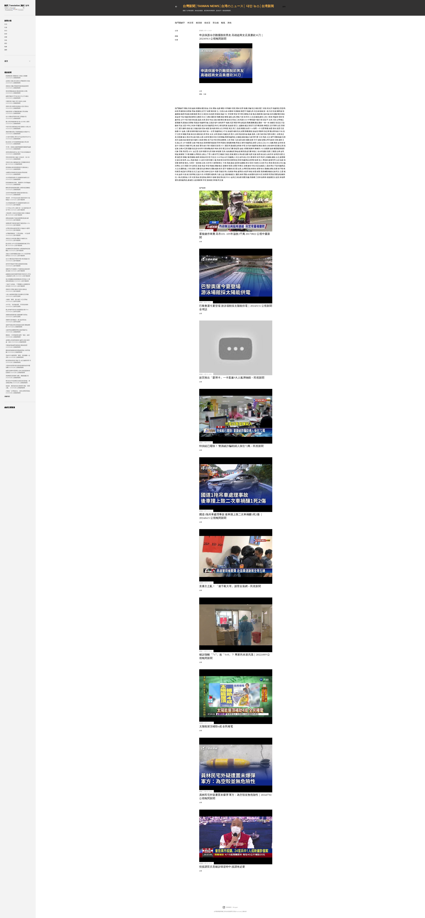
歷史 (272, 166)
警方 (209, 146)
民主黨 (220, 180)
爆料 (184, 128)
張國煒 (229, 168)
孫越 (222, 114)
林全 (247, 163)
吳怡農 (239, 177)
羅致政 (185, 123)
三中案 (187, 154)
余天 (226, 157)
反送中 (211, 171)
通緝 (238, 108)
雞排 (264, 146)
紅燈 (281, 146)
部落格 (217, 114)
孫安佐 (206, 114)
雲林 (280, 117)
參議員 (243, 123)
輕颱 (234, 143)
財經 (5, 34)
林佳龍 (194, 120)
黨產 (182, 114)
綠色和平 (221, 123)
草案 (232, 140)
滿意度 (179, 157)
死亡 (234, 128)
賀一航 (266, 111)
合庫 (278, 151)
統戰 (258, 171)
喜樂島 (198, 111)
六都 (218, 174)
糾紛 (184, 140)
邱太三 (204, 117)
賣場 (219, 140)
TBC (226, 114)
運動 (213, 168)
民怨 (234, 120)
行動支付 (182, 146)
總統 (273, 157)
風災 (230, 128)
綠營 (254, 143)
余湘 (249, 174)
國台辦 (272, 131)
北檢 (215, 120)
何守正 (217, 154)
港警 (258, 168)
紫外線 (244, 134)
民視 (228, 160)
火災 (268, 137)
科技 (215, 137)
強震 (258, 154)
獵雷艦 (276, 148)
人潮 (257, 134)
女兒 (221, 128)
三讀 (236, 140)
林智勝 (218, 151)
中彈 (226, 108)
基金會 (177, 117)
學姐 (235, 171)
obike (188, 160)
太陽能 (238, 137)
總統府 (232, 151)
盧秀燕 (240, 171)
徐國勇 (266, 148)
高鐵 (228, 163)
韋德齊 (282, 177)
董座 (211, 137)
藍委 (278, 128)
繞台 (245, 157)
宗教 (276, 140)
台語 (278, 160)
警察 (275, 125)
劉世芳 (251, 125)
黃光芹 (269, 108)
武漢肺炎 (184, 177)
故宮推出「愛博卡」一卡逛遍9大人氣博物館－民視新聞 (231, 377)
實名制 (223, 177)
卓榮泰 (230, 111)
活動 (226, 174)
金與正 (233, 177)
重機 (246, 131)
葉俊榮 (233, 146)
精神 (272, 146)
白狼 (268, 146)
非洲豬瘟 (237, 111)
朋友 (274, 128)
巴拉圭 (213, 157)
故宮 (203, 160)
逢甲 (272, 137)
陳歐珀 (208, 168)
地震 (250, 154)
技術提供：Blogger (232, 907)
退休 (204, 128)
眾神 (239, 160)
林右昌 (193, 134)
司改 (180, 125)
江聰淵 (273, 151)
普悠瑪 (282, 108)
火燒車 (200, 140)
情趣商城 (218, 131)
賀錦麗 (209, 180)
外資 (250, 114)
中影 (186, 120)
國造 (256, 123)
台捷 (195, 180)
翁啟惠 (230, 125)
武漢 (193, 177)
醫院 (237, 174)
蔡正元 (200, 114)
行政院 (256, 163)
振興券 (263, 177)
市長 (190, 168)
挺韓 (257, 174)
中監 (182, 117)
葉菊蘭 (177, 123)
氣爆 (280, 137)
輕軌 (205, 140)
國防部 (213, 117)
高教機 (252, 177)
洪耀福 (245, 114)
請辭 (247, 154)
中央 (281, 131)
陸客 (269, 151)
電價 (262, 171)
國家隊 (199, 180)
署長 (201, 146)
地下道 (210, 140)
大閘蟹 (246, 148)
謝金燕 (255, 131)
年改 (211, 120)
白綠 (225, 111)
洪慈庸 (179, 137)
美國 (186, 166)
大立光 (177, 168)
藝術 (176, 125)
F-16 (251, 128)
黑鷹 (276, 174)
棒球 (254, 157)
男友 (207, 134)
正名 (264, 143)
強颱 (272, 143)
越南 (193, 108)
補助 (235, 131)
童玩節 (202, 168)
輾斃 (266, 171)
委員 (274, 163)
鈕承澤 (177, 111)
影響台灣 (265, 140)
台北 (277, 157)
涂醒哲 (272, 123)
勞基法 (238, 143)
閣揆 (209, 143)
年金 (222, 157)
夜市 (220, 168)
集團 (245, 108)
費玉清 (225, 148)
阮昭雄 (230, 171)
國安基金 (205, 108)
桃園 (258, 114)
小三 (176, 128)
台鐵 (193, 143)
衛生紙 (263, 154)
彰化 (239, 131)
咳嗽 (214, 177)
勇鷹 (244, 177)
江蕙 (214, 160)
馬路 (264, 137)
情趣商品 (281, 166)
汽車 (242, 117)
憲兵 (232, 134)
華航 (194, 174)
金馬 (282, 151)
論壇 (180, 174)
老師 (200, 128)
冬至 (261, 174)
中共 (201, 174)
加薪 (197, 146)
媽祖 (250, 171)
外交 (237, 157)
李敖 (235, 114)
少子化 (224, 131)
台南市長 (269, 154)
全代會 (248, 146)
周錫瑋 (275, 117)
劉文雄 (223, 160)
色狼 (188, 128)
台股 (201, 137)
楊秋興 (213, 174)
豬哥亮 (273, 160)
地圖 (227, 123)
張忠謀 (194, 148)
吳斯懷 (265, 174)
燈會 (265, 108)
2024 (268, 143)
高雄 (218, 160)
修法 (184, 137)
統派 (201, 131)
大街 (260, 137)
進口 (192, 128)
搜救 (261, 125)
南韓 (241, 174)
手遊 (276, 166)
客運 (230, 166)
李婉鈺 (212, 166)
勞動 (245, 174)
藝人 (186, 168)
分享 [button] (176, 31)
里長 (207, 120)
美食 (265, 134)
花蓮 (254, 154)
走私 (234, 117)
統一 (208, 131)
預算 (190, 120)
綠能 (243, 137)
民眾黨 (271, 174)
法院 (184, 125)
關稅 (186, 108)
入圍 (187, 131)
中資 (184, 174)
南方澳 (189, 174)
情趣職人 (231, 157)
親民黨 (224, 125)
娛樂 (5, 37)
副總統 (242, 163)
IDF (180, 131)
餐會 (279, 114)
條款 (260, 146)
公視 (265, 117)
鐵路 (217, 168)
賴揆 (197, 157)
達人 (260, 160)
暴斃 (222, 108)
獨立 (282, 120)
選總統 (267, 168)
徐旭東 (192, 131)
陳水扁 (263, 114)
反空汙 (204, 111)
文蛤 (210, 108)
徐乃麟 (231, 148)
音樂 (211, 160)
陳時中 (209, 177)
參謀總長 (281, 174)
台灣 (278, 120)
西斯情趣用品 (230, 137)
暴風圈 (229, 143)
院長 (251, 163)
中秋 (188, 125)
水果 (203, 120)
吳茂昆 (211, 114)
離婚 (222, 154)
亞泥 (282, 128)
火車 (207, 163)
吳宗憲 (235, 168)
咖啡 (196, 140)
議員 (199, 120)
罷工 (261, 108)
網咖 (209, 148)
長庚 (207, 160)
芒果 (261, 120)
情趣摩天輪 (204, 123)
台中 (182, 120)
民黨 (188, 134)
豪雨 (261, 117)
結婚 (180, 140)
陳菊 (226, 117)
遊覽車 (225, 166)
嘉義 (232, 163)
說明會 (238, 146)
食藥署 (188, 143)
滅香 (280, 140)
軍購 (235, 123)
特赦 (268, 114)
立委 (281, 171)
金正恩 (195, 151)
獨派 (197, 131)
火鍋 (227, 151)
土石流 (252, 117)
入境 (228, 140)
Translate (20, 10)
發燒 (218, 177)
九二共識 (220, 111)
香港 (270, 163)
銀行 (205, 146)
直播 (275, 168)
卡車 (224, 163)
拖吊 (192, 140)
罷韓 (253, 174)
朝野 (255, 128)
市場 (207, 166)
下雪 (209, 154)
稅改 (201, 143)
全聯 (278, 134)
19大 (262, 148)
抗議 (198, 174)
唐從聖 (236, 148)
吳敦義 (202, 157)
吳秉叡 (191, 123)
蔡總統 (192, 157)
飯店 (220, 166)
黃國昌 (243, 128)
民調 (242, 120)
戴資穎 (213, 143)
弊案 (267, 128)
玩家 (251, 137)
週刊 (180, 128)
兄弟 (223, 151)
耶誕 (176, 154)
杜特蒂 (200, 148)
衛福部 (230, 131)
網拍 (272, 168)
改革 (241, 157)
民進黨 (187, 114)
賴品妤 (183, 171)
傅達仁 (254, 151)
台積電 (206, 137)
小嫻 (212, 154)
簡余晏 (242, 154)
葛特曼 (213, 111)
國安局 (227, 146)
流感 (238, 128)
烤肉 (216, 148)
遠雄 (271, 148)
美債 (190, 108)
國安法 (236, 154)
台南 (203, 163)
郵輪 (223, 137)
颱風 (223, 22)
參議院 (190, 180)
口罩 (189, 177)
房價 (283, 125)
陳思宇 (243, 111)
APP (184, 143)
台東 (236, 134)
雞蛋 (195, 114)
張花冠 (278, 123)
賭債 (188, 140)
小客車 (269, 117)
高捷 (192, 160)
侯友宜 (207, 22)
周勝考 (261, 131)
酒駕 (222, 117)
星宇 (224, 168)
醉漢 (194, 117)
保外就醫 (273, 114)
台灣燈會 (197, 154)
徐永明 (260, 151)
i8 (183, 148)
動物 (261, 111)
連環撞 (216, 163)
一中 (259, 128)
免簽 (203, 166)
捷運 (281, 157)
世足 (253, 108)
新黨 (231, 154)
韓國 (204, 151)
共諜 (257, 166)
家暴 (217, 128)
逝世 (244, 140)
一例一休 (265, 123)
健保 (249, 166)
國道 (250, 131)
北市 (271, 125)
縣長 (194, 168)
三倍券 (258, 177)
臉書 (176, 131)
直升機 (257, 125)
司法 (266, 163)
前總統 (268, 157)
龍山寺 (179, 143)
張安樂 (277, 146)
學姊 (193, 111)
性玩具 (209, 151)
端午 (216, 123)
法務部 (198, 117)
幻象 (176, 151)
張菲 (220, 148)
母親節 (196, 123)
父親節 (211, 123)
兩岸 (205, 131)
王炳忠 (227, 154)
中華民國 (251, 120)
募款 (283, 114)
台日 (182, 166)
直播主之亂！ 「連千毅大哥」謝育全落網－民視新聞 (230, 586)
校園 (192, 114)
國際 (182, 168)
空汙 (255, 140)
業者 (190, 117)
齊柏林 (265, 160)
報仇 (186, 163)
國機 (252, 123)
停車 (215, 140)
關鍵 (217, 166)
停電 (243, 146)
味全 (262, 168)
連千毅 (280, 168)
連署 (209, 111)
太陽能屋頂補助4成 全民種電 (216, 726)
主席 (270, 120)
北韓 (200, 151)
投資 (274, 111)
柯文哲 (190, 22)
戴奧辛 (251, 148)
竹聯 (205, 148)
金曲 (183, 131)
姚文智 (204, 125)
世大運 (249, 157)
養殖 (275, 143)
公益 (222, 174)
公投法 (259, 143)
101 (199, 160)
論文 (199, 171)
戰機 (248, 123)
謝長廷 (194, 166)
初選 (281, 154)
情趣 (186, 117)
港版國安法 (271, 177)
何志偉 (256, 111)
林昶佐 (253, 168)
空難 (180, 151)
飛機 (218, 117)
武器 (231, 123)
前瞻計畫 (186, 157)
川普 (274, 120)
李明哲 (225, 128)
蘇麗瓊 (181, 154)
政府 (248, 128)
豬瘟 (257, 108)
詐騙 (249, 108)
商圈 (276, 137)
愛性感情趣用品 (181, 180)
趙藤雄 (241, 125)
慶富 (265, 151)
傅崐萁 (266, 125)
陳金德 (237, 151)
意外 (176, 140)
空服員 (221, 171)
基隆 (198, 134)
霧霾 (192, 154)
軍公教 (192, 146)
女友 (211, 134)
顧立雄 (179, 160)
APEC (190, 151)
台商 (215, 134)
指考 (184, 160)
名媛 (218, 108)
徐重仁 (273, 134)
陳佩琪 (257, 148)
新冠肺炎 (203, 177)
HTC (223, 146)
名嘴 (245, 166)
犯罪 (241, 108)
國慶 (190, 148)
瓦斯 (284, 137)
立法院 (261, 163)
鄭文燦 (223, 120)
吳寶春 (188, 111)
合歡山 (204, 154)
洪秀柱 (177, 166)
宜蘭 (198, 168)
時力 (211, 163)
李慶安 (198, 125)
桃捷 (196, 160)
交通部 (235, 166)
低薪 (281, 160)
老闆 (180, 163)
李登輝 (230, 114)
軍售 (239, 123)
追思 (240, 140)
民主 (278, 171)
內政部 (271, 140)
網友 (209, 117)
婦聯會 (223, 140)
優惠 (248, 140)
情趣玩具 (250, 111)
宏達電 (217, 146)
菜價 (205, 143)
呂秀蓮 (188, 171)
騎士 (220, 163)
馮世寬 (185, 151)
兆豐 (263, 128)
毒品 (254, 114)
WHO (228, 177)
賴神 (207, 171)
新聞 (232, 160)
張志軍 (266, 131)
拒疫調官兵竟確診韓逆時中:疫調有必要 (222, 866)
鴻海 (198, 137)
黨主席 (203, 134)
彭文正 (194, 171)
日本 (190, 166)
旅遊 (199, 166)
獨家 (188, 146)
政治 (5, 30)
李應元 (240, 166)
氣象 (249, 134)
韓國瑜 (198, 108)
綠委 (270, 128)
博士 (226, 171)
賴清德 (199, 22)
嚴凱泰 (183, 111)
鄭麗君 (282, 148)
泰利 (243, 143)
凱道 (236, 160)
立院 (179, 134)
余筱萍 (246, 171)
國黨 (184, 134)
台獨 (180, 148)
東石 (203, 171)
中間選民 (207, 174)
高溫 (240, 134)
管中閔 (240, 114)
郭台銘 (216, 22)
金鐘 (241, 148)
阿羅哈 (223, 143)
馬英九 (263, 157)
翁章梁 (276, 154)
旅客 (251, 140)
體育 (5, 43)
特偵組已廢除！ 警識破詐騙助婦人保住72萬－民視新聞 (231, 446)
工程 (238, 120)
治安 (279, 125)
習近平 (265, 120)
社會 (176, 40)
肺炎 (230, 22)
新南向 (220, 134)
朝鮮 (214, 151)
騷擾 (213, 146)
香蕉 (234, 108)
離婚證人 (232, 174)
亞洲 (219, 137)
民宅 (248, 117)
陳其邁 (243, 151)
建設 (246, 125)
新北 (278, 163)
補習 (207, 128)
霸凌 (268, 166)
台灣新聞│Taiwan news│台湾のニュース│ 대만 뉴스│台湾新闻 (228, 6)
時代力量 (218, 125)
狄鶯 (254, 171)
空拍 (253, 166)
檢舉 (256, 160)
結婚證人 (262, 166)
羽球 (218, 143)
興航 (238, 117)
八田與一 (192, 163)
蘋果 (253, 134)
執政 (277, 131)
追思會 (237, 163)
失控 (271, 111)
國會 (260, 123)
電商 (269, 134)
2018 (218, 157)
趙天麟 (249, 151)
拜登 (204, 180)
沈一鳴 (177, 177)
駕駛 (259, 140)
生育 (212, 131)
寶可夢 (255, 137)
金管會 (280, 143)
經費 (243, 131)
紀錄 (274, 171)
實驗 (214, 108)
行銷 (261, 134)
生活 (5, 24)
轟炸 (230, 108)
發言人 (236, 125)
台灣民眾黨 (246, 168)
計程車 (193, 125)
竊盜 (247, 137)
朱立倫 (283, 163)
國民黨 (279, 111)
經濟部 (252, 160)
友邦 (258, 157)
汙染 (283, 123)
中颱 (197, 143)
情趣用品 (276, 108)
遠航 (230, 117)
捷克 (277, 177)
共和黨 (215, 180)
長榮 (216, 171)
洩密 (219, 120)
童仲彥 (212, 128)
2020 (245, 120)
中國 (257, 120)
